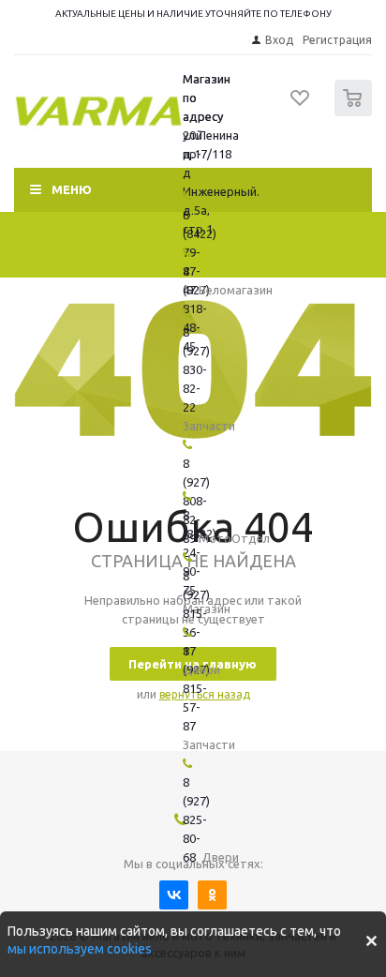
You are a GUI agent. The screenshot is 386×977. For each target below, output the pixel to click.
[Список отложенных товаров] (300, 104)
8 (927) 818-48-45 (196, 308)
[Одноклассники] (212, 894)
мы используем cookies (79, 948)
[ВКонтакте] (173, 894)
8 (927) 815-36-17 (196, 613)
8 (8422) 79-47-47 (199, 252)
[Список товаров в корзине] (355, 112)
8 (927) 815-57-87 (196, 688)
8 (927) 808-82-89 (196, 501)
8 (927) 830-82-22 (196, 369)
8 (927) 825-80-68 (196, 819)
